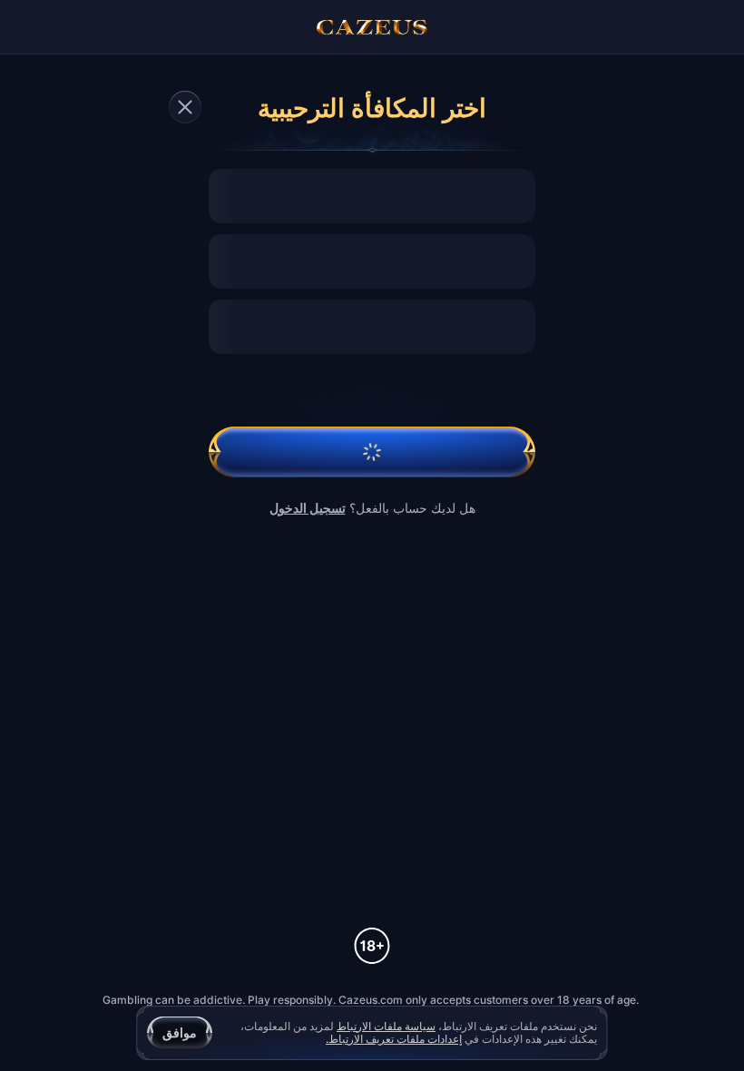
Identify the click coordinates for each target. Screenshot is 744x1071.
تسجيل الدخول (307, 508)
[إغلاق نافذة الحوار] (185, 107)
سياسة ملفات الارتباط (386, 1026)
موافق (179, 1032)
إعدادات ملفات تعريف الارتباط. (394, 1039)
